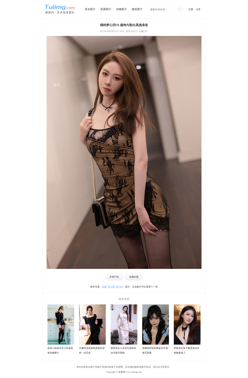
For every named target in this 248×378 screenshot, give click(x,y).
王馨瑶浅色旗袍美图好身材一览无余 (92, 350)
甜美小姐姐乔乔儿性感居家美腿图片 (60, 350)
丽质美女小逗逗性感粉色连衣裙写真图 (123, 350)
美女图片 (90, 9)
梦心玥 (119, 286)
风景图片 (105, 9)
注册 (191, 9)
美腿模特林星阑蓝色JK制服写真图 (155, 350)
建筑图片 (137, 9)
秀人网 (111, 286)
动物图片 (121, 9)
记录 (198, 9)
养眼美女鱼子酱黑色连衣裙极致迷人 (186, 350)
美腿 (104, 286)
